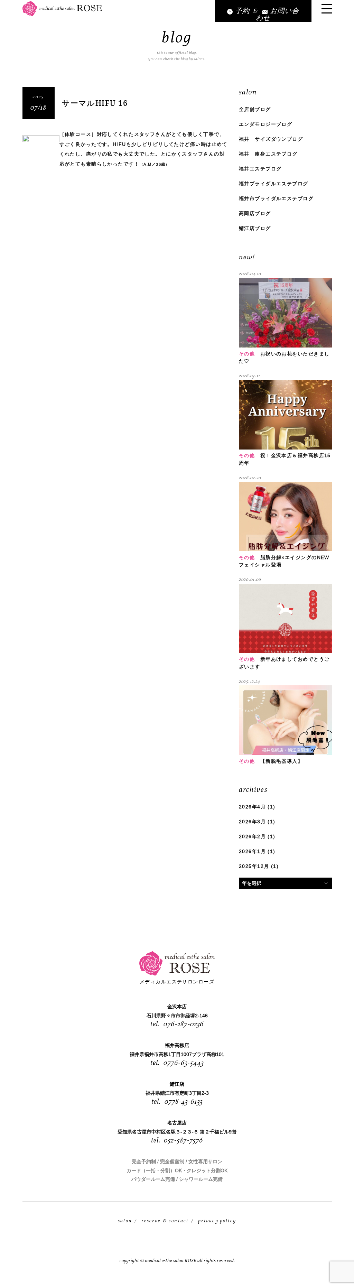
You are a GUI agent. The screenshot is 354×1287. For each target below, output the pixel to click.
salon (125, 1221)
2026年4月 (252, 806)
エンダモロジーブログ (265, 124)
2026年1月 (252, 851)
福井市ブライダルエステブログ (276, 198)
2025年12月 (254, 866)
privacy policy (217, 1221)
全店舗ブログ (255, 109)
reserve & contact (165, 1221)
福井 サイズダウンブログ (271, 139)
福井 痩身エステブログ (268, 154)
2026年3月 (252, 821)
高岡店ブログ (255, 213)
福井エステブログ (260, 169)
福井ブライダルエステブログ (273, 183)
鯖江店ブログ (255, 228)
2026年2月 (252, 836)
